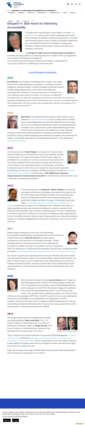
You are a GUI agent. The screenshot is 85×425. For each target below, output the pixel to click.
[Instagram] (68, 4)
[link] (33, 21)
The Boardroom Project (39, 119)
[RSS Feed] (80, 4)
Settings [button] (6, 420)
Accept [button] (15, 420)
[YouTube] (76, 4)
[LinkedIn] (72, 4)
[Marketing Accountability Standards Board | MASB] (15, 4)
